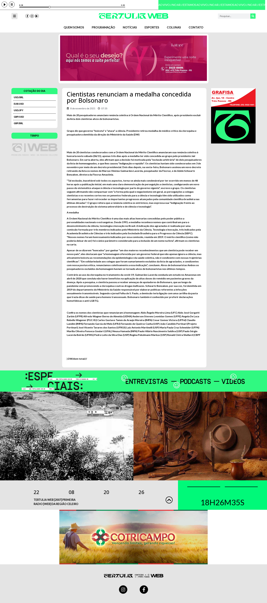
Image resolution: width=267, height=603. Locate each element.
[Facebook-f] (27, 16)
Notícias (130, 27)
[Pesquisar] (253, 16)
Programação (103, 27)
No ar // (173, 4)
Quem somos (74, 27)
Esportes (152, 27)
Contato (196, 27)
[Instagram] (32, 16)
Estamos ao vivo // (192, 4)
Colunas (174, 27)
